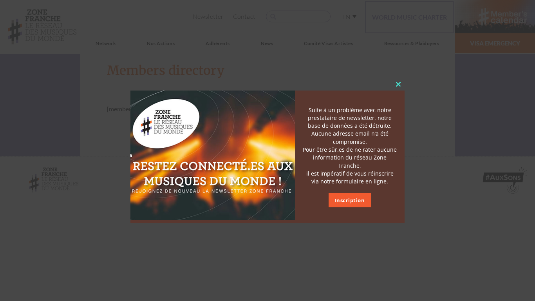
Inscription (350, 200)
